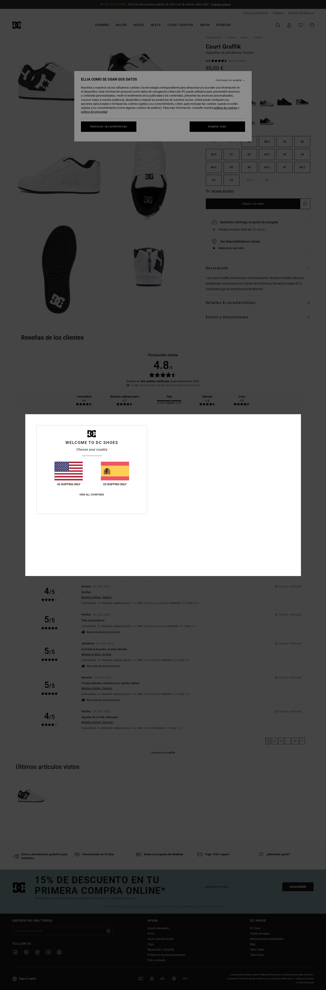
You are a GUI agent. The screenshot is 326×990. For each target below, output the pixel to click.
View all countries (91, 494)
